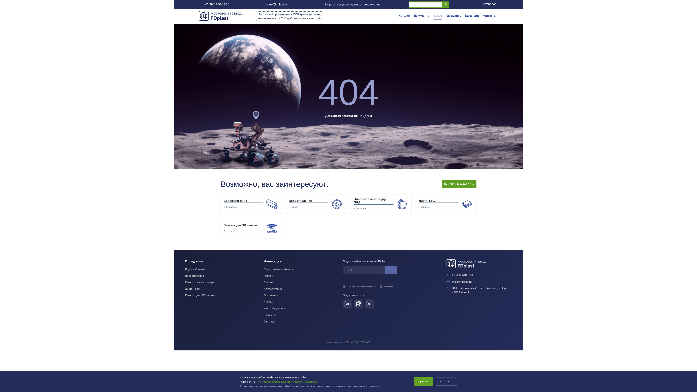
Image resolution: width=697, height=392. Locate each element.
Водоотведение (195, 275)
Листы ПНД (192, 288)
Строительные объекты (279, 269)
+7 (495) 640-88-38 (217, 4)
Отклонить (446, 381)
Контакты (489, 15)
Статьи (268, 282)
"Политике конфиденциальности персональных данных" (287, 381)
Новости (269, 275)
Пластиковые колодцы (199, 282)
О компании (271, 295)
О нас (438, 15)
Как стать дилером (275, 308)
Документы (422, 15)
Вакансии (472, 15)
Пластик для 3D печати (200, 295)
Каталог (404, 15)
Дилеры (269, 301)
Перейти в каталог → (459, 184)
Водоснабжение (195, 269)
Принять (423, 381)
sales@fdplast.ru (276, 4)
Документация (273, 288)
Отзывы (269, 321)
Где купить (453, 15)
